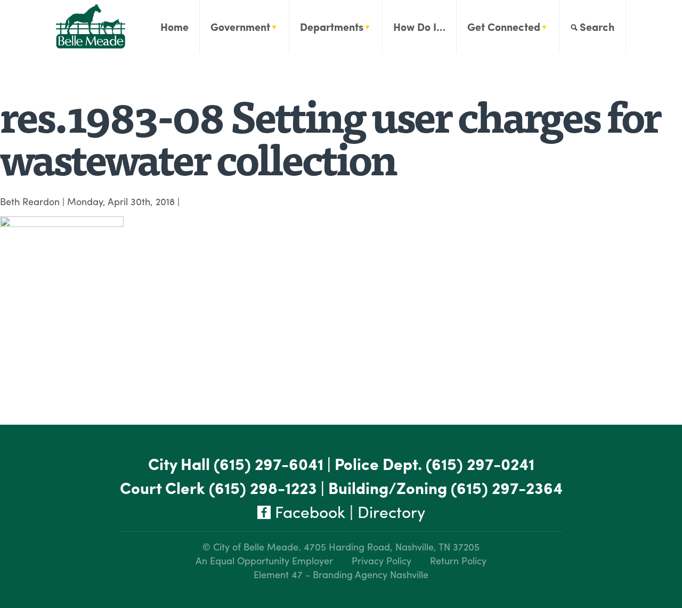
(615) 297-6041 (268, 463)
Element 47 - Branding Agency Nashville (341, 574)
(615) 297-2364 (507, 487)
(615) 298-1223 (263, 487)
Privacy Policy (381, 560)
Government (240, 26)
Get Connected (503, 26)
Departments (331, 26)
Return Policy (458, 560)
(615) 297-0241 (480, 463)
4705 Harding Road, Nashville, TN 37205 (392, 546)
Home (174, 26)
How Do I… (419, 26)
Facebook (308, 511)
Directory (391, 511)
